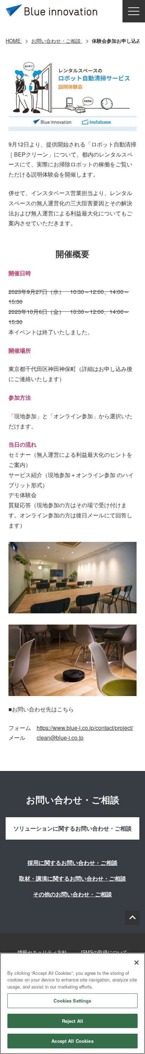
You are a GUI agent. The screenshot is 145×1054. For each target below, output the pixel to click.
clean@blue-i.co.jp (60, 737)
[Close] (136, 962)
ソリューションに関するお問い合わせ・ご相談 (72, 828)
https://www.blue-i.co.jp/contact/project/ (85, 728)
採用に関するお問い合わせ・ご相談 (72, 863)
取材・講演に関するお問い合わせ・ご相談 (72, 878)
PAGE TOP (132, 918)
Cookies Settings (72, 1000)
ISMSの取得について (104, 952)
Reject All (72, 1021)
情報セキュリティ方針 (42, 952)
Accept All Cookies (72, 1041)
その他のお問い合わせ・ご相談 (72, 894)
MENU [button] (133, 11)
